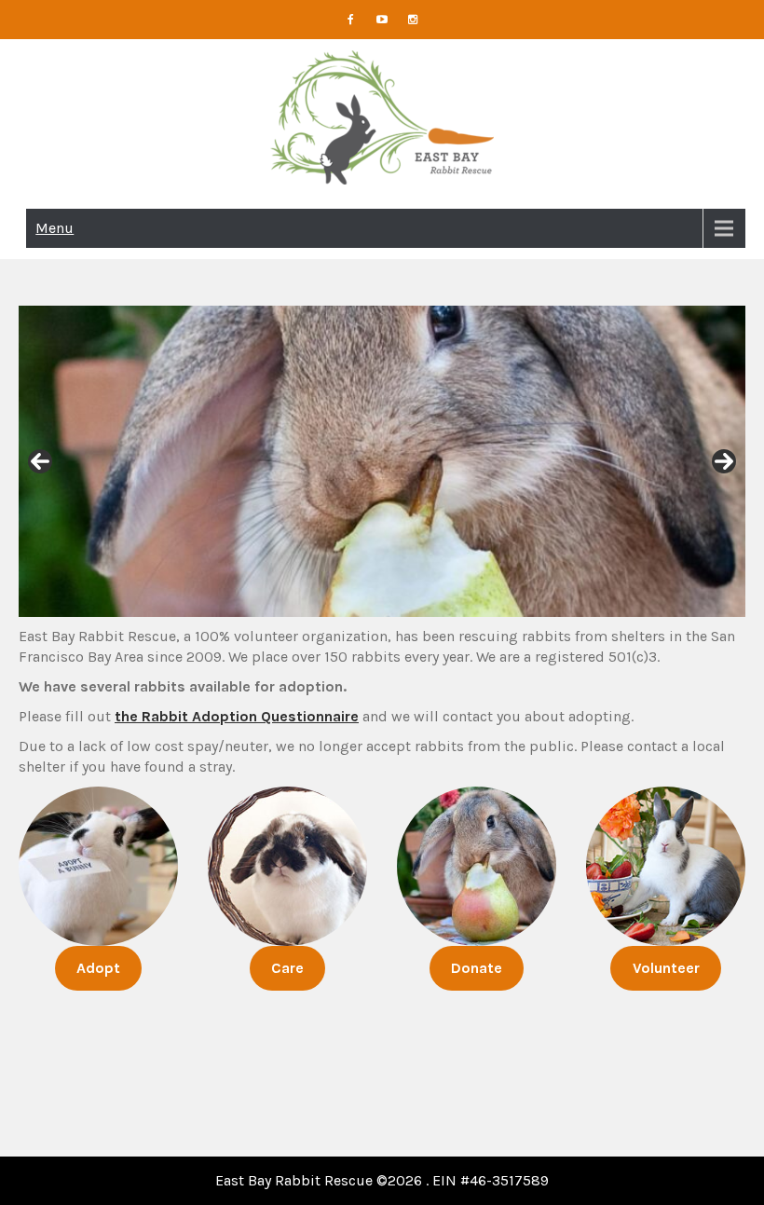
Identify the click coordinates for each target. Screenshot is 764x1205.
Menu (54, 228)
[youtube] (382, 19)
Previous (40, 461)
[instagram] (414, 19)
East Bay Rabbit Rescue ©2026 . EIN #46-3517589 (382, 1180)
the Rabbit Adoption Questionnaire (237, 716)
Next (724, 461)
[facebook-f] (351, 19)
